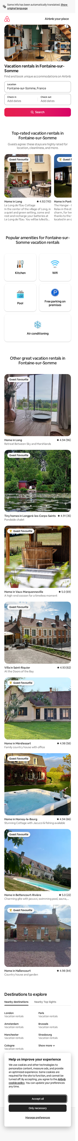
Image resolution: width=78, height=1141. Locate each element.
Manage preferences (37, 1117)
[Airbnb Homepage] (7, 19)
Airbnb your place (57, 19)
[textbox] (21, 101)
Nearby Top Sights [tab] (45, 1001)
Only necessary (38, 1108)
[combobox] (37, 88)
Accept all (38, 1098)
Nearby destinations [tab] (16, 1001)
